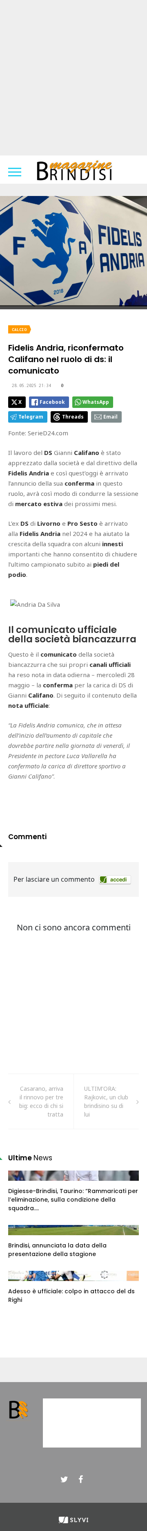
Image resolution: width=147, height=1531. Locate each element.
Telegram (30, 416)
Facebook (52, 402)
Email (110, 416)
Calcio (19, 329)
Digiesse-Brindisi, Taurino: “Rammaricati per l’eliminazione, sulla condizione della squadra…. (73, 1199)
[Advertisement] (73, 77)
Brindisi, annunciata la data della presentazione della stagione (57, 1249)
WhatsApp (95, 402)
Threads (73, 416)
